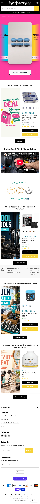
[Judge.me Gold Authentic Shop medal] (20, 190)
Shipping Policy (28, 495)
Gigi (23, 376)
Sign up (28, 451)
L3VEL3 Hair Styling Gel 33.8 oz (29, 314)
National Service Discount (8, 416)
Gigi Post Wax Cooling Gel (29, 374)
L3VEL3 (24, 316)
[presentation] (37, 108)
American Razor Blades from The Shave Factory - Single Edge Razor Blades (30, 118)
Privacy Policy (9, 495)
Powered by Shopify (20, 501)
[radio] (23, 108)
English (19, 472)
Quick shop (30, 130)
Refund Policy (18, 495)
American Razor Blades (28, 122)
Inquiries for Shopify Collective (10, 423)
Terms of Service (14, 497)
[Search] (36, 8)
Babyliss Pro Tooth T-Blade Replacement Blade (29, 240)
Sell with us (4, 419)
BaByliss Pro (25, 244)
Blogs (2, 426)
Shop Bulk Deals (20, 337)
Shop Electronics (20, 263)
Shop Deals (20, 141)
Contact (23, 497)
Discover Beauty (20, 397)
